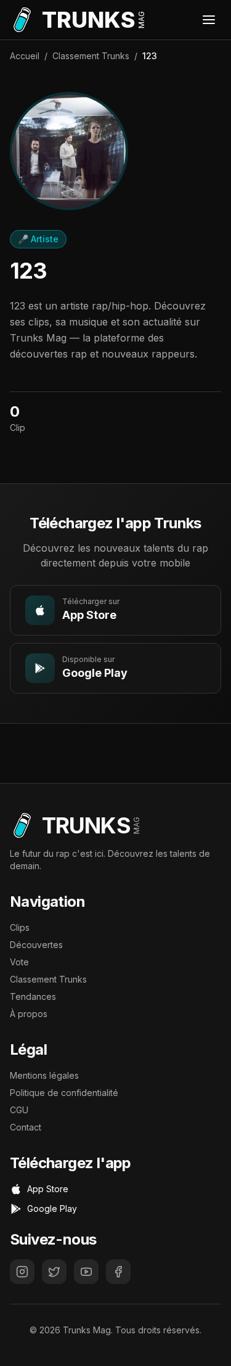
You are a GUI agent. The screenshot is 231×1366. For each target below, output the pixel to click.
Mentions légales (44, 1075)
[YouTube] (86, 1271)
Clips (20, 927)
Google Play (52, 1208)
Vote (19, 962)
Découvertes (36, 944)
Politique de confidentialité (64, 1092)
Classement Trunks (90, 56)
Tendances (33, 996)
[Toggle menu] (209, 19)
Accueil (24, 56)
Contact (25, 1127)
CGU (19, 1110)
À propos (28, 1013)
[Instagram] (22, 1271)
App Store (47, 1189)
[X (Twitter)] (54, 1271)
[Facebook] (118, 1271)
